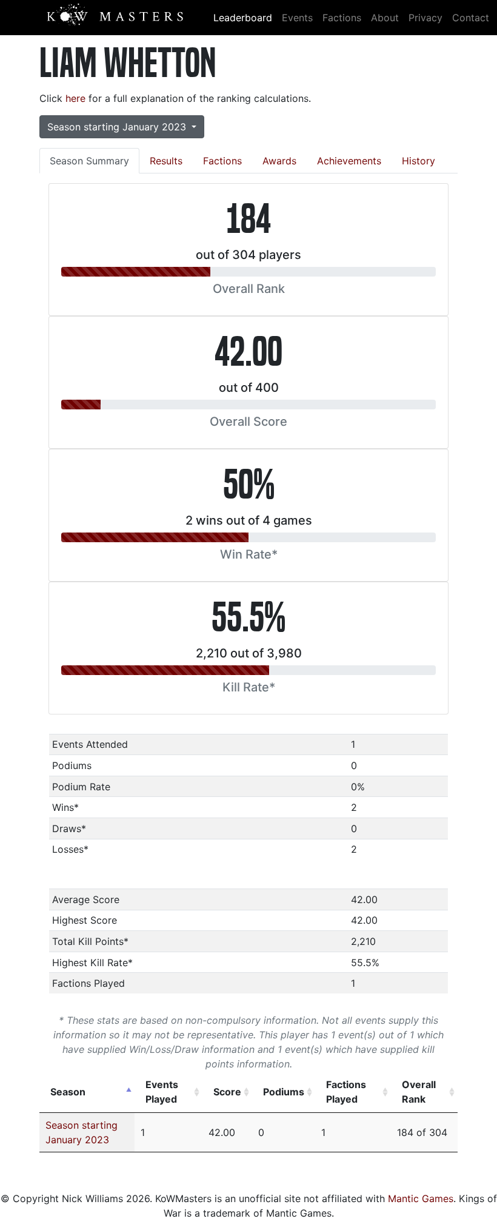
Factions (341, 18)
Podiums (283, 1092)
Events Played (161, 1091)
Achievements (349, 161)
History (418, 161)
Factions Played (346, 1091)
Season (67, 1092)
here (75, 98)
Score (227, 1092)
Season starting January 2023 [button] (118, 127)
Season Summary (89, 161)
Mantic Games (420, 1198)
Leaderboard (242, 18)
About (385, 18)
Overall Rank (419, 1091)
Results (166, 161)
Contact (470, 18)
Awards (279, 161)
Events (297, 18)
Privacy (425, 18)
